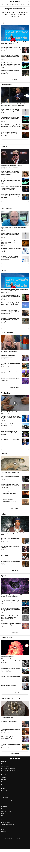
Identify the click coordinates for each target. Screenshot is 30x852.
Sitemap (3, 815)
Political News (4, 763)
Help (2, 829)
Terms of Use (4, 797)
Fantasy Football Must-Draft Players (10, 770)
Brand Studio (4, 813)
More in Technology (14, 448)
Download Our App (6, 811)
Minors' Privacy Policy (6, 800)
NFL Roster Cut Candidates (8, 768)
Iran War (6, 5)
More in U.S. (14, 79)
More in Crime (15, 570)
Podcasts (3, 808)
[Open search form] (28, 1)
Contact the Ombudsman (7, 833)
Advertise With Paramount (7, 824)
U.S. (2, 5)
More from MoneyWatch (15, 141)
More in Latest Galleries (15, 692)
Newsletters (4, 806)
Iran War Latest (5, 766)
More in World (15, 326)
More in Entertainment (14, 387)
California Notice (5, 793)
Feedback (3, 831)
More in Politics (14, 203)
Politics (23, 5)
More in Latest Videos (14, 753)
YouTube (3, 777)
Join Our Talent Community (8, 827)
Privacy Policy (4, 790)
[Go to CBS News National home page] (15, 1)
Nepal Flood (13, 5)
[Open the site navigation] (5, 1)
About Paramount (5, 822)
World (18, 5)
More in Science (14, 508)
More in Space (15, 632)
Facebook (3, 779)
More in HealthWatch (14, 265)
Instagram (3, 781)
